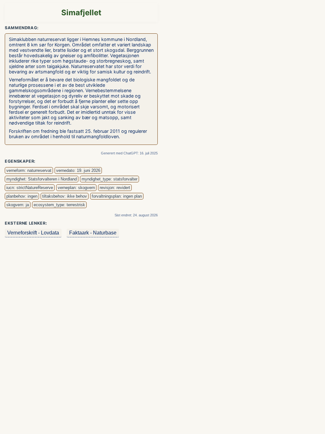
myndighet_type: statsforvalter (109, 179)
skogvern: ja (17, 204)
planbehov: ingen (21, 196)
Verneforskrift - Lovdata (33, 232)
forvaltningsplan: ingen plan (117, 196)
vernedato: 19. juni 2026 (78, 170)
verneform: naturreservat (28, 170)
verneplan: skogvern (76, 187)
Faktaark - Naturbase (92, 232)
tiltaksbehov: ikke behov (64, 196)
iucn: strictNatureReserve (29, 187)
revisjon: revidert (115, 187)
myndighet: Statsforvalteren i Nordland (41, 179)
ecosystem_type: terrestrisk (59, 204)
